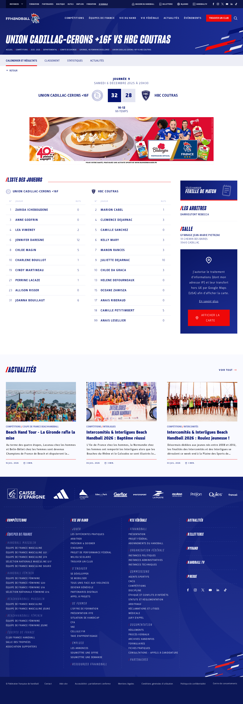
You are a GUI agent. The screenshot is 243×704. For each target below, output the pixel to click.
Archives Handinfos (142, 639)
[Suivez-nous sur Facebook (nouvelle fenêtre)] (213, 4)
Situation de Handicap (85, 617)
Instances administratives (146, 560)
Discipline (135, 590)
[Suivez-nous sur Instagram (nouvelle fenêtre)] (218, 4)
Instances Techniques (143, 564)
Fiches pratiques (139, 648)
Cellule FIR (78, 631)
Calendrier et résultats (21, 60)
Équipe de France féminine (23, 578)
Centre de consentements (225, 684)
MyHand (193, 548)
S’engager (79, 568)
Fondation (91, 4)
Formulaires (137, 643)
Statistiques (75, 60)
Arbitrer (76, 538)
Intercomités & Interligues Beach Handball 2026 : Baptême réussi (116, 435)
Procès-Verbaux (139, 634)
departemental (50, 50)
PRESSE (192, 577)
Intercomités (191, 426)
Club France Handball (20, 637)
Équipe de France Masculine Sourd (28, 566)
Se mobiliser (79, 578)
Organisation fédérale (147, 550)
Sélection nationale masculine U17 (29, 561)
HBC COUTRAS (166, 95)
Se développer (80, 573)
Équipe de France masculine (24, 548)
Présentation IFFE (82, 613)
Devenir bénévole (82, 587)
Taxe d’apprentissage (84, 636)
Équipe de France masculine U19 (26, 557)
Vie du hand (127, 18)
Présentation (137, 534)
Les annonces (79, 648)
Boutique (60, 4)
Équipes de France (102, 18)
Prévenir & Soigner (83, 543)
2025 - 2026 (35, 50)
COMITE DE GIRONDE (68, 50)
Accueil (9, 50)
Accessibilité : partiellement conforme (92, 684)
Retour (13, 70)
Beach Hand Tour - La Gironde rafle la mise (40, 435)
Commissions (140, 571)
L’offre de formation (84, 608)
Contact (48, 684)
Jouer (76, 529)
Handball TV (196, 562)
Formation (34, 4)
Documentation (141, 624)
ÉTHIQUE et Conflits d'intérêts (148, 595)
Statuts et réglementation (146, 599)
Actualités (171, 18)
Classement (52, 60)
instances (14, 4)
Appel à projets (80, 596)
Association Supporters (21, 646)
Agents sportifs (139, 576)
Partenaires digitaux (84, 592)
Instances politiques (142, 555)
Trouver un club (82, 561)
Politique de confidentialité (193, 684)
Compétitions (74, 18)
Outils (70, 4)
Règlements (136, 630)
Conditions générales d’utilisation (157, 684)
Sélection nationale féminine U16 (27, 592)
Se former (79, 603)
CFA (73, 622)
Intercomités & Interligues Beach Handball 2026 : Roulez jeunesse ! (198, 435)
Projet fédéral (138, 538)
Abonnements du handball (146, 543)
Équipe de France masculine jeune (28, 608)
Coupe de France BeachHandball (41, 426)
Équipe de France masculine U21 (26, 552)
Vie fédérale (150, 18)
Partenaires (47, 4)
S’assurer (77, 548)
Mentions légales (126, 684)
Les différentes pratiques (87, 534)
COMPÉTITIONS (137, 586)
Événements (192, 18)
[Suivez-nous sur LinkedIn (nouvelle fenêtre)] (231, 4)
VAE (73, 627)
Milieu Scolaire (81, 557)
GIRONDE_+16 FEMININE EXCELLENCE (94, 50)
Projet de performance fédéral (91, 552)
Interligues (109, 426)
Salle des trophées (18, 642)
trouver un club (219, 18)
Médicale (134, 613)
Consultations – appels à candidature (153, 652)
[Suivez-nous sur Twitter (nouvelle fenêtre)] (222, 4)
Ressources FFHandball (89, 664)
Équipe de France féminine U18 (25, 587)
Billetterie (196, 534)
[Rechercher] (235, 18)
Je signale (103, 4)
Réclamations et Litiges (144, 608)
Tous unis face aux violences (90, 583)
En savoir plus (209, 301)
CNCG (132, 581)
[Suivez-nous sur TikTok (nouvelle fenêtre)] (236, 4)
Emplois (80, 4)
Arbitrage (135, 604)
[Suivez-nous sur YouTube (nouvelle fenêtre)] (227, 4)
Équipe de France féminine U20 (26, 583)
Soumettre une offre (85, 652)
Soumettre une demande (86, 657)
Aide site (63, 684)
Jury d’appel (136, 617)
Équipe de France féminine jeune (27, 625)
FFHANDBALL (138, 529)
